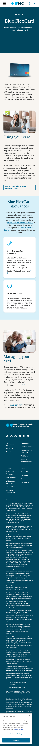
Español (27, 711)
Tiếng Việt (11, 713)
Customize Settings (16, 734)
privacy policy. (18, 729)
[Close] (29, 715)
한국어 (18, 713)
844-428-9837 (17, 405)
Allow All (16, 740)
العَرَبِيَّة (28, 713)
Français (23, 713)
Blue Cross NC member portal (20, 222)
